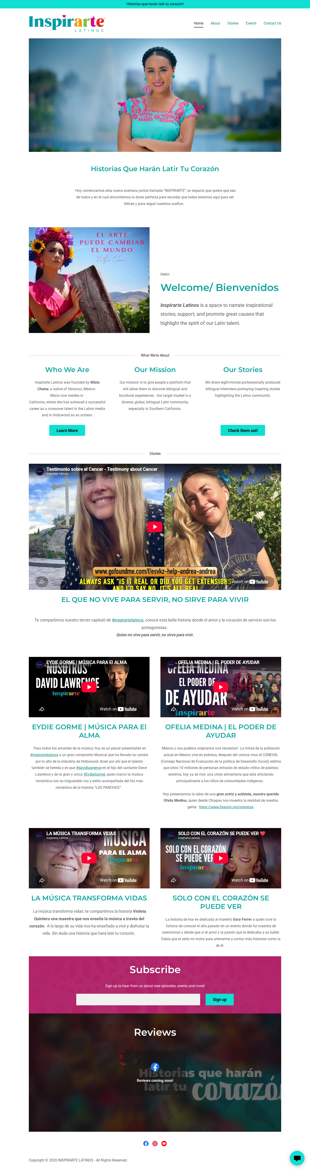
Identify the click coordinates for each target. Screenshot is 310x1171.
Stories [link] (233, 23)
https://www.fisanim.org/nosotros (226, 807)
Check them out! (243, 430)
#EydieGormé (94, 774)
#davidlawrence (88, 768)
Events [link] (251, 23)
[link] (67, 23)
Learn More (67, 430)
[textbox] (138, 999)
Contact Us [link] (272, 23)
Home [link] (198, 23)
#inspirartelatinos (127, 620)
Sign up (219, 999)
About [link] (215, 23)
